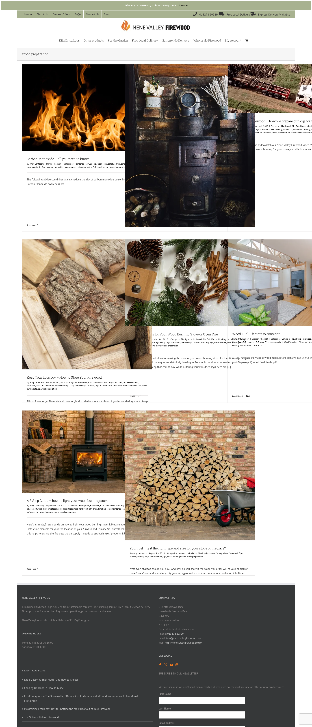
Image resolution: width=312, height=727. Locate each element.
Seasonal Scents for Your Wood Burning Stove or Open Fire (173, 334)
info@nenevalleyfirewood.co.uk (184, 638)
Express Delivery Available (270, 14)
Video (274, 132)
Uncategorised (33, 167)
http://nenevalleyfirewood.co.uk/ (183, 642)
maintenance (70, 167)
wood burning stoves (119, 167)
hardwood (287, 129)
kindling (306, 129)
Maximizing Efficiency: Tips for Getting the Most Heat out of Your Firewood (67, 709)
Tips (38, 385)
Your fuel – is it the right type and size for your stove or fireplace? (177, 548)
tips (107, 167)
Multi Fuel (92, 163)
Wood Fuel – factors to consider (256, 334)
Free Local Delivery (234, 14)
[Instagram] (177, 664)
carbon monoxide (55, 167)
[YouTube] (171, 664)
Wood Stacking (61, 385)
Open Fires (102, 163)
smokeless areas (120, 385)
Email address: (167, 723)
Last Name (165, 708)
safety (89, 167)
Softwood (31, 385)
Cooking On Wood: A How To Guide (44, 688)
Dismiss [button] (182, 5)
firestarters (265, 129)
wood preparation (49, 388)
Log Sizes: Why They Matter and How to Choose (51, 679)
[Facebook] (160, 664)
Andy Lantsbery (37, 163)
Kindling (108, 382)
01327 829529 (206, 14)
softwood (267, 132)
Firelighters (186, 339)
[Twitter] (165, 664)
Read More (31, 225)
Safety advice (114, 163)
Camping (285, 338)
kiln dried (297, 129)
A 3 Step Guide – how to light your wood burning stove (67, 500)
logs (97, 385)
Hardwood (286, 126)
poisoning (81, 167)
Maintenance (80, 163)
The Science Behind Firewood (41, 717)
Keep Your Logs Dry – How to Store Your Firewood (64, 377)
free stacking (276, 129)
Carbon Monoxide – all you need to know (58, 159)
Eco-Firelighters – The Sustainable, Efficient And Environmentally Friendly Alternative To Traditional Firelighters (81, 698)
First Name (165, 694)
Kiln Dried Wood (298, 126)
